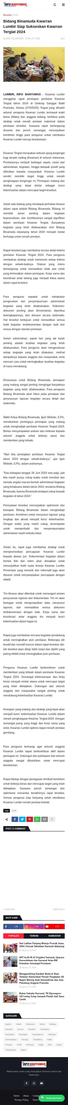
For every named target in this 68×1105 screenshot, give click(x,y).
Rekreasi (30, 1045)
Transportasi (10, 1050)
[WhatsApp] (37, 819)
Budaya (53, 1024)
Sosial (59, 1045)
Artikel (18, 1024)
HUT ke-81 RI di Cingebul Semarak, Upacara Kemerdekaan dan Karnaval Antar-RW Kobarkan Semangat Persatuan (41, 960)
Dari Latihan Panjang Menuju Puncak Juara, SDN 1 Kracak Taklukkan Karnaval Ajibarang (41, 945)
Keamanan (44, 1029)
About (26, 1096)
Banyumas (30, 1024)
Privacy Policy (22, 1100)
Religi (41, 1045)
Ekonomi (8, 1029)
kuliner (23, 1050)
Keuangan (23, 1034)
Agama (8, 1024)
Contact (36, 1096)
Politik (49, 1040)
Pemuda (25, 1040)
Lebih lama (58, 909)
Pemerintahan (11, 1040)
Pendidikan (37, 1040)
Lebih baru (10, 909)
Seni (49, 1045)
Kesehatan (9, 1034)
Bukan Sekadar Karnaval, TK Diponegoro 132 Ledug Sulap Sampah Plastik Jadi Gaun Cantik (41, 996)
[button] (55, 4)
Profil (15, 15)
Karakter (31, 1029)
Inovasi (20, 1029)
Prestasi (8, 1045)
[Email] (44, 819)
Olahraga (52, 1034)
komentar (55, 936)
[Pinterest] (29, 819)
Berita (42, 1024)
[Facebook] (15, 819)
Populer (13, 936)
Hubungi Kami (54, 1098)
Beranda (7, 15)
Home (16, 1096)
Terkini (34, 936)
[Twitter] (22, 819)
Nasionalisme (37, 1034)
